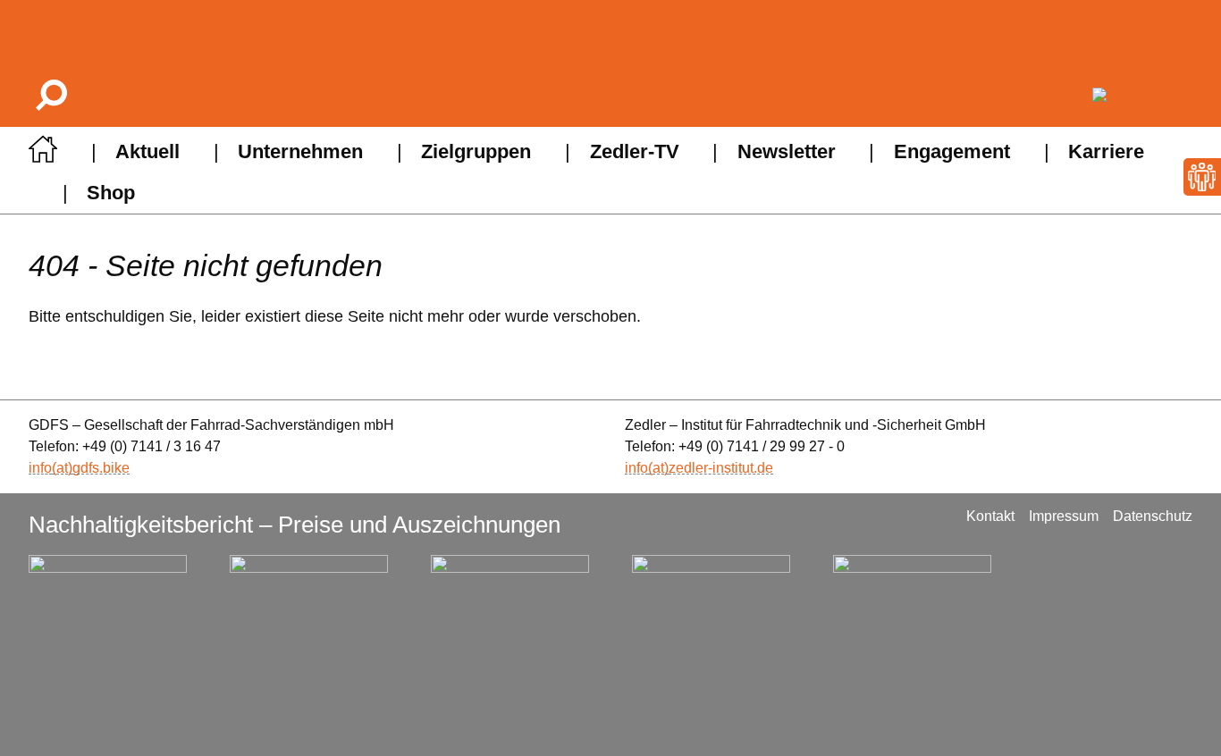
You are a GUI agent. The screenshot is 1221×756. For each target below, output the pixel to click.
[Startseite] (43, 153)
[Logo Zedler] (1142, 95)
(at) (62, 467)
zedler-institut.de (721, 467)
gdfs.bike (101, 467)
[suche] (50, 94)
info (40, 467)
